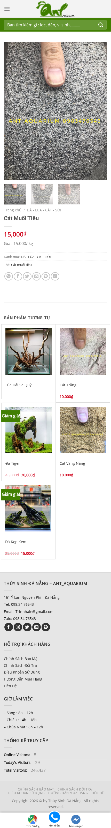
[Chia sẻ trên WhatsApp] (8, 276)
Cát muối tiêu (21, 264)
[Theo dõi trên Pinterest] (46, 627)
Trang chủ (12, 210)
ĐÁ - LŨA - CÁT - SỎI (44, 210)
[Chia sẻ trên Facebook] (18, 276)
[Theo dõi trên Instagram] (18, 627)
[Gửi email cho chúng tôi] (36, 627)
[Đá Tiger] (29, 430)
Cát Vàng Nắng (72, 463)
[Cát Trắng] (83, 351)
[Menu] (7, 8)
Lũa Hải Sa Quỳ (18, 385)
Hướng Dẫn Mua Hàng (23, 679)
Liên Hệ (10, 685)
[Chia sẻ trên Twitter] (27, 276)
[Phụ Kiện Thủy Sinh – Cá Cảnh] (55, 9)
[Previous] (12, 111)
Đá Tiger (12, 463)
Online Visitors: (17, 754)
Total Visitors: (16, 770)
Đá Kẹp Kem (15, 541)
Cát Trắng (68, 385)
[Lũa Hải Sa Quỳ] (29, 351)
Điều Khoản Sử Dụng (22, 672)
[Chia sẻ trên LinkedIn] (55, 276)
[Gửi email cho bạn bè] (36, 276)
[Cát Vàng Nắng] (83, 430)
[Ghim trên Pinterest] (46, 276)
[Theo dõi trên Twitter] (27, 627)
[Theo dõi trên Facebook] (8, 627)
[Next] (98, 111)
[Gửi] (101, 25)
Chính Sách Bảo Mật (21, 658)
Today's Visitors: (18, 762)
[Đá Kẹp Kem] (28, 508)
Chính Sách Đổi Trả (20, 665)
